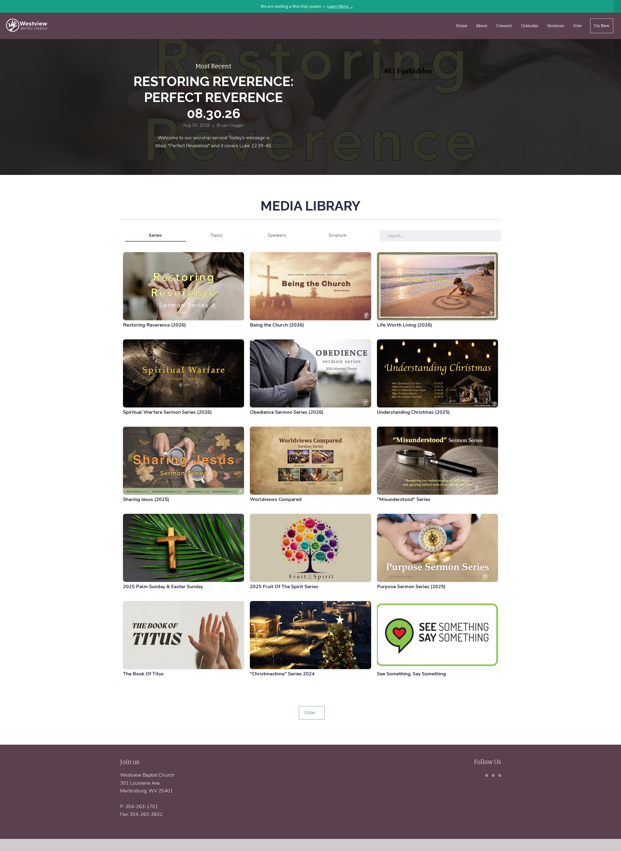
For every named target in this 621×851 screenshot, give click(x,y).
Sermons (556, 25)
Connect (504, 25)
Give (577, 25)
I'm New (601, 25)
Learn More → (340, 6)
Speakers (277, 235)
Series (155, 235)
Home (461, 25)
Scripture (337, 235)
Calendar (530, 25)
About (482, 25)
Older (311, 712)
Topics (216, 235)
